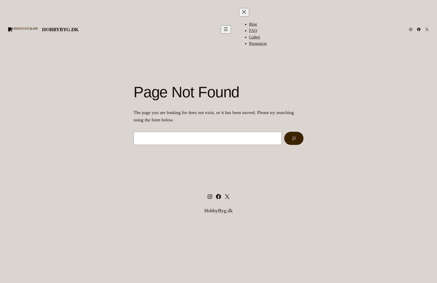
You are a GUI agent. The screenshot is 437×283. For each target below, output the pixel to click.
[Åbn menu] (226, 29)
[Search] (293, 138)
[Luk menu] (244, 12)
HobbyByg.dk (60, 29)
